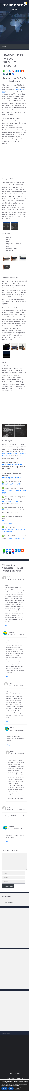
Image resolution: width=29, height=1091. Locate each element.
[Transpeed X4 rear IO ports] (6, 260)
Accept (4, 1088)
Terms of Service (9, 1078)
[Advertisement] (14, 26)
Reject (11, 1088)
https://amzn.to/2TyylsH (16, 538)
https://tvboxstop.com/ (10, 501)
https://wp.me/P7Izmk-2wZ (12, 478)
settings (17, 1085)
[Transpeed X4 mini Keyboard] (14, 349)
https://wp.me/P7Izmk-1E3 (11, 484)
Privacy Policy (20, 1078)
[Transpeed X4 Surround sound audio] (6, 349)
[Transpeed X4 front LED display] (22, 260)
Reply (6, 625)
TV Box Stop (14, 5)
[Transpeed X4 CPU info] (6, 228)
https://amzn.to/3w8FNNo (12, 464)
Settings (17, 1088)
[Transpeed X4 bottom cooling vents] (6, 268)
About (11, 1073)
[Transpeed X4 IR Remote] (22, 349)
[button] (27, 46)
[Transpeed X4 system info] (14, 228)
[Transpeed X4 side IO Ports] (14, 260)
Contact (17, 1073)
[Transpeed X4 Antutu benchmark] (6, 357)
